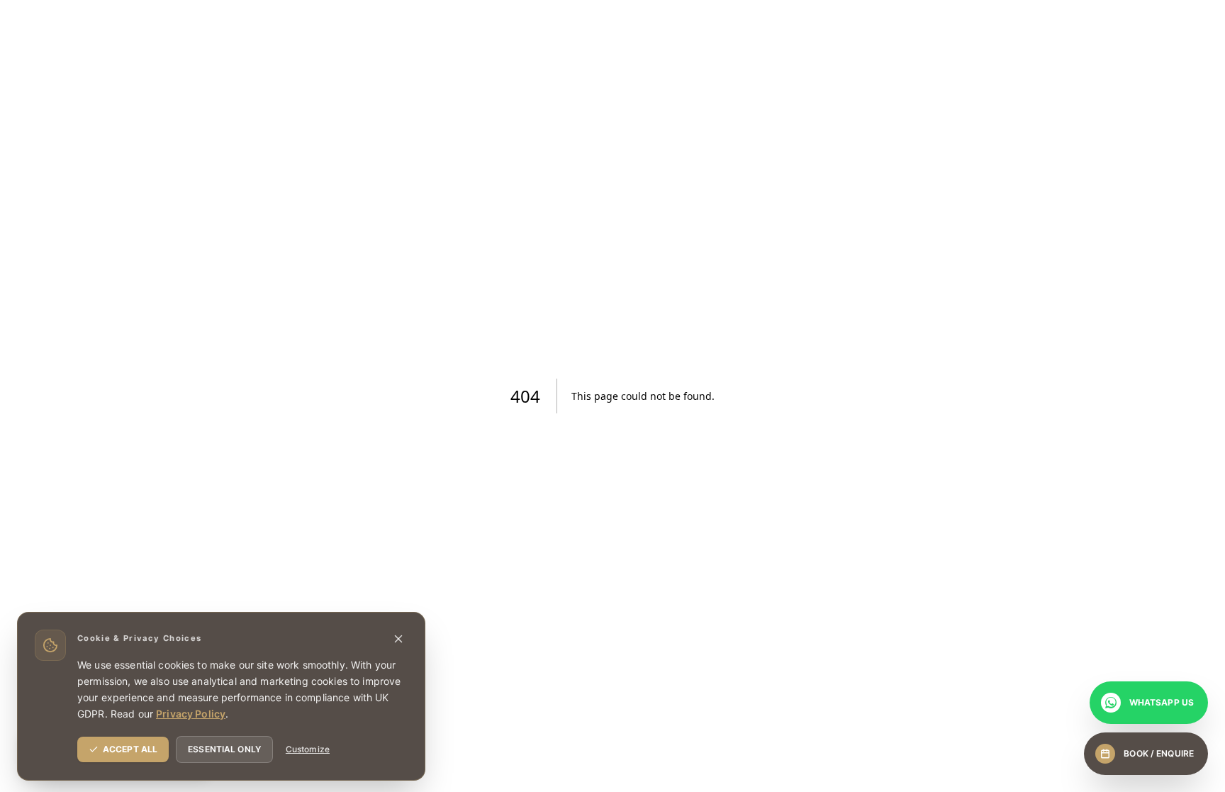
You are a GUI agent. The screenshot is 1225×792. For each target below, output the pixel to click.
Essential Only (224, 749)
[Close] (398, 639)
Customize (308, 749)
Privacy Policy (190, 714)
